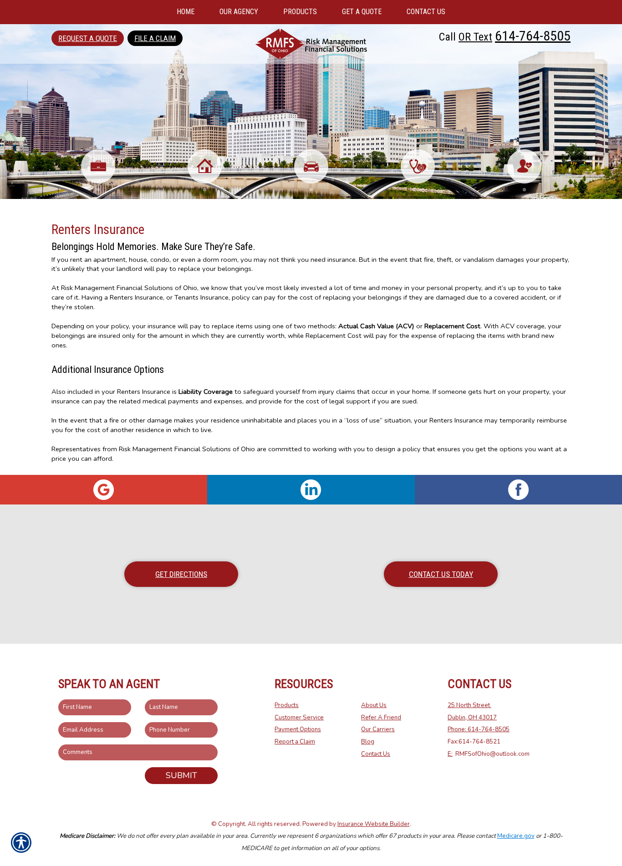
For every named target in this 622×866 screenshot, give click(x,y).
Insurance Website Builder (373, 824)
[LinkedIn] (311, 489)
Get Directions (181, 574)
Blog (367, 742)
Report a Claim (295, 742)
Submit (181, 775)
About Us (374, 705)
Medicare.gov (516, 836)
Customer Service (299, 717)
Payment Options (298, 729)
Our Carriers (378, 729)
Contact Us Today (441, 574)
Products (287, 705)
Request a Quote (87, 38)
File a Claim (155, 38)
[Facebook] (518, 489)
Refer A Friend (381, 717)
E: (450, 754)
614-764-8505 (533, 36)
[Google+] (103, 489)
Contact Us (375, 754)
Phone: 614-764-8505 (479, 729)
